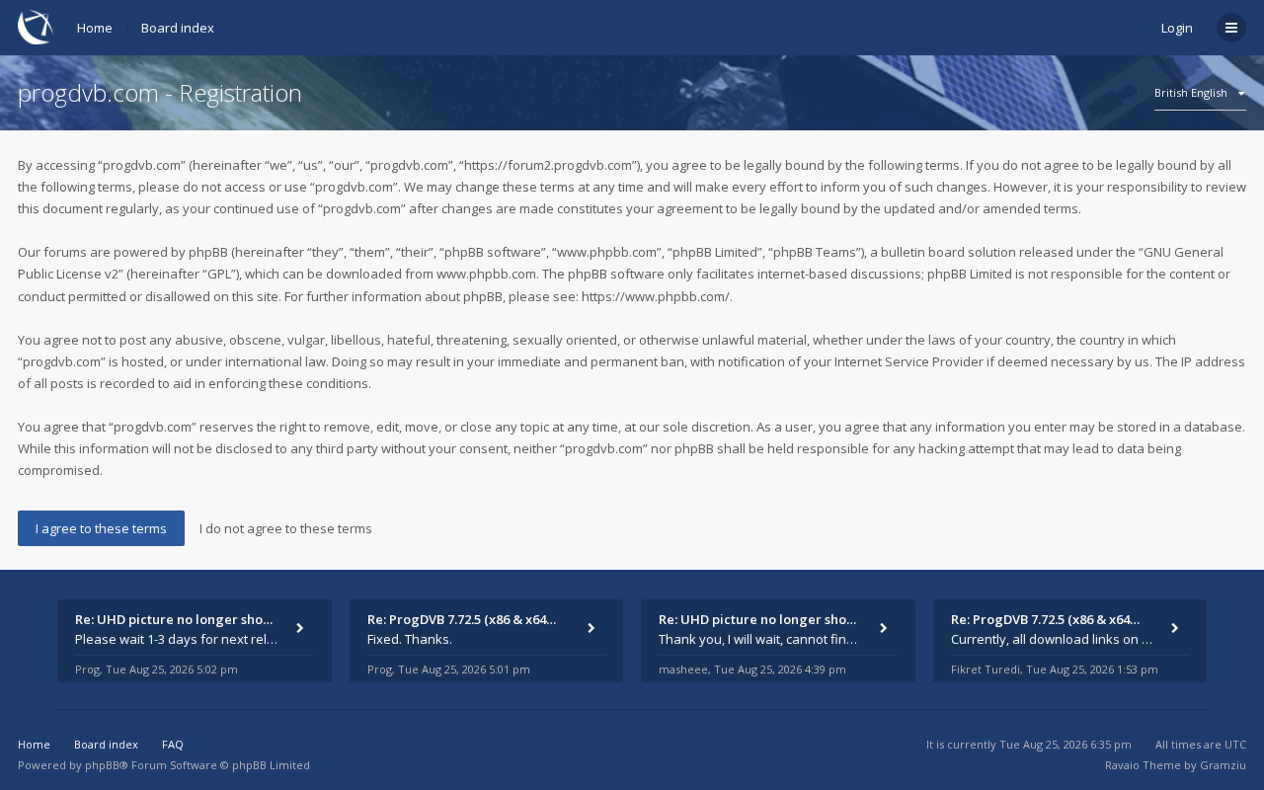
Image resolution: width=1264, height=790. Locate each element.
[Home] (35, 27)
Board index (177, 28)
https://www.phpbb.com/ (656, 296)
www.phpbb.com (486, 273)
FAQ (173, 744)
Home (95, 28)
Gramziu (1223, 764)
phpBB (102, 764)
